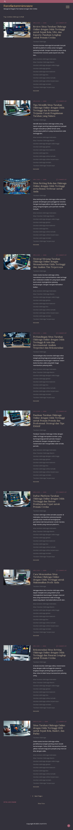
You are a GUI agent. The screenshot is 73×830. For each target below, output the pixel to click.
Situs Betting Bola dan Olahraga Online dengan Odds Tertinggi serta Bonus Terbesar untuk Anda (49, 187)
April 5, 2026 (36, 333)
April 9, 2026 (36, 23)
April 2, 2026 (36, 570)
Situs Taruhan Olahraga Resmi (43, 62)
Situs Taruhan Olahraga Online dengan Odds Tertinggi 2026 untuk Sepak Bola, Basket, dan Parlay (49, 729)
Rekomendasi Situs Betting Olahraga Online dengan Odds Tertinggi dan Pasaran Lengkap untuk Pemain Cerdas (49, 653)
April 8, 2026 (36, 101)
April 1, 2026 (36, 646)
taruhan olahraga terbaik (42, 84)
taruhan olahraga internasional (44, 72)
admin (44, 23)
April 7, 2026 (36, 179)
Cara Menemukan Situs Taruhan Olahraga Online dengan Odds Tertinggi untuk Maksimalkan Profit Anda (48, 578)
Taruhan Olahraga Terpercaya (44, 87)
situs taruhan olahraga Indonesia (44, 59)
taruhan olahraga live (40, 75)
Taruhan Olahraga (39, 42)
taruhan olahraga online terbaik (44, 78)
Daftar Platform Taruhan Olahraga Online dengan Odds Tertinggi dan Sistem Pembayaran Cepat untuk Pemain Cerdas (48, 501)
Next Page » (39, 796)
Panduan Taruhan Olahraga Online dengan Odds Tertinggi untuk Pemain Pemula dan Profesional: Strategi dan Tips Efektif (49, 421)
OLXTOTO (43, 824)
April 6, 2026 (36, 255)
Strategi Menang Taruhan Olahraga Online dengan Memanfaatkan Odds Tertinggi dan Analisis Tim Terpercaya (49, 263)
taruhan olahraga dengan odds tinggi (46, 65)
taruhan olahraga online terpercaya (45, 81)
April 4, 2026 (36, 411)
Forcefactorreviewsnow (18, 6)
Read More (36, 91)
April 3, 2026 (36, 492)
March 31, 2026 (37, 721)
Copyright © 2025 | (33, 824)
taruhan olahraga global (41, 68)
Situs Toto (41, 803)
